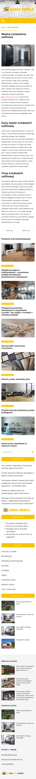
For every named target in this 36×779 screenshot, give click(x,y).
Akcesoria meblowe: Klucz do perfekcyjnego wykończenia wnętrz (15, 491)
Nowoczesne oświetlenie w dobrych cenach (14, 444)
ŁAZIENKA (5, 570)
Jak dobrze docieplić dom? (17, 523)
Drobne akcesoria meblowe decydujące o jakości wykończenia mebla (17, 474)
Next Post (26, 231)
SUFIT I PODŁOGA (7, 266)
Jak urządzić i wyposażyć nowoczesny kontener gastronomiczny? (16, 466)
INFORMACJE (6, 556)
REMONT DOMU (7, 585)
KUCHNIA (5, 566)
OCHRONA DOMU (8, 580)
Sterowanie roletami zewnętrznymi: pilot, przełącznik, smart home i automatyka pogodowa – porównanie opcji (17, 483)
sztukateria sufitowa (11, 97)
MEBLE (4, 575)
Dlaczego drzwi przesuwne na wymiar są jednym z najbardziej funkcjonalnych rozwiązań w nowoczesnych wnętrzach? (17, 501)
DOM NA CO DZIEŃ (8, 551)
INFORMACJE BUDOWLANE (12, 561)
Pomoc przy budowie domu (17, 526)
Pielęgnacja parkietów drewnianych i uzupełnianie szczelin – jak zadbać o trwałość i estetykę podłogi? (16, 311)
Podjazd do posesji (22, 640)
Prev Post (9, 231)
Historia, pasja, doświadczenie (15, 379)
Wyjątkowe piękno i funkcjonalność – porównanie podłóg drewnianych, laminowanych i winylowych (15, 273)
